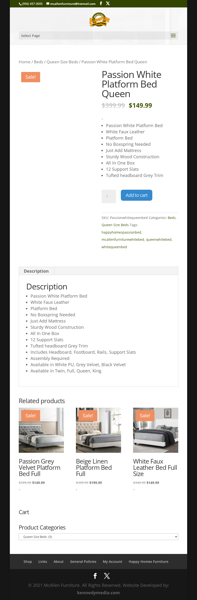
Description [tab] (36, 271)
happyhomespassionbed (121, 232)
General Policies (83, 561)
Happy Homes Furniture (148, 561)
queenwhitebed (159, 239)
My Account (112, 561)
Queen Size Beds (62, 62)
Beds (38, 62)
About (59, 561)
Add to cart (137, 195)
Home (25, 62)
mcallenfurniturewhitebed (123, 239)
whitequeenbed (114, 247)
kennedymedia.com (98, 592)
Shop (28, 561)
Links (42, 561)
